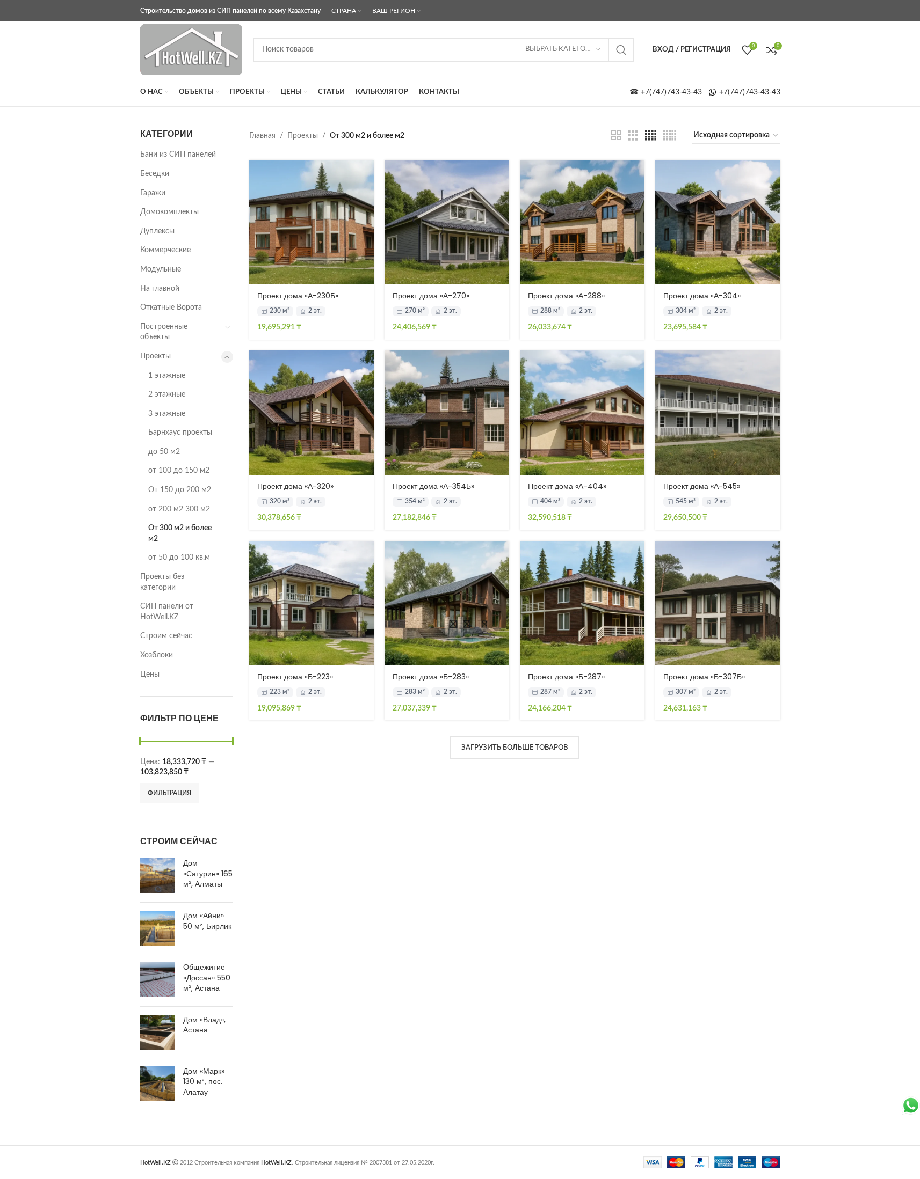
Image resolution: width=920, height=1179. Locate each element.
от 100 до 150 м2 (178, 470)
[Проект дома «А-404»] (582, 412)
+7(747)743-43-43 (748, 92)
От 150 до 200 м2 (179, 490)
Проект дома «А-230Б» (297, 295)
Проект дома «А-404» (567, 486)
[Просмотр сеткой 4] (650, 136)
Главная (262, 136)
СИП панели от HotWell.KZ (166, 612)
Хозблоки (156, 655)
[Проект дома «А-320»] (311, 412)
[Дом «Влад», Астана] (157, 1032)
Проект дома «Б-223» (295, 676)
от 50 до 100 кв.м (179, 557)
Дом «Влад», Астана (204, 1025)
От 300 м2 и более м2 (180, 533)
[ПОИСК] (621, 50)
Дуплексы (157, 231)
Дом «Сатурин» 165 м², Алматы (208, 873)
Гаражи (152, 193)
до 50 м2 (164, 452)
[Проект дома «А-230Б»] (311, 222)
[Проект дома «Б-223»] (311, 603)
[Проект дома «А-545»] (717, 412)
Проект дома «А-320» (295, 486)
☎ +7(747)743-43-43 (668, 92)
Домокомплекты (169, 212)
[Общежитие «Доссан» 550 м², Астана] (157, 980)
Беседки (154, 174)
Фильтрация (169, 793)
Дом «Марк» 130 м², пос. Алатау (203, 1081)
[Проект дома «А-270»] (447, 222)
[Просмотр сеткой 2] (616, 136)
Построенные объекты (163, 332)
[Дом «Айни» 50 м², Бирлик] (157, 928)
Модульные (160, 269)
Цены (150, 674)
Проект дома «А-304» (702, 295)
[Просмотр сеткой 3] (633, 136)
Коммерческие (165, 250)
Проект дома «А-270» (431, 295)
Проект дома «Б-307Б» (704, 676)
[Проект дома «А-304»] (717, 222)
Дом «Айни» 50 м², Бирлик (207, 921)
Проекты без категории (162, 582)
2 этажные (166, 394)
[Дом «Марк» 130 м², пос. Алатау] (157, 1084)
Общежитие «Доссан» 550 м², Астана (206, 977)
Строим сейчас (166, 636)
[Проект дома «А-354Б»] (447, 412)
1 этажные (166, 375)
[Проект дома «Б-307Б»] (717, 603)
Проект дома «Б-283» (431, 676)
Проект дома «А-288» (566, 295)
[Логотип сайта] (191, 49)
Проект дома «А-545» (701, 486)
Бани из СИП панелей (178, 154)
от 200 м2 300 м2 (179, 509)
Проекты (155, 356)
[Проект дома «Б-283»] (447, 603)
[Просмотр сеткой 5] (669, 136)
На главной (159, 288)
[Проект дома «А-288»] (582, 222)
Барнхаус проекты (180, 432)
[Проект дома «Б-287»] (582, 603)
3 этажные (166, 414)
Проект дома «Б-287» (566, 676)
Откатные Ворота (171, 307)
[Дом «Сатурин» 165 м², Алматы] (157, 876)
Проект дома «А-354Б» (433, 486)
